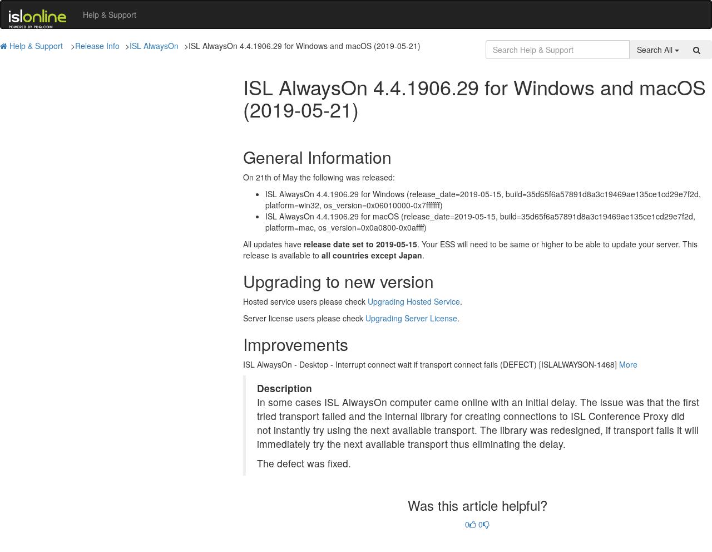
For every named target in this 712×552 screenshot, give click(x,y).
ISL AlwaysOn (154, 45)
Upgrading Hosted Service (414, 301)
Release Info (97, 45)
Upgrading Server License (411, 318)
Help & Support (109, 14)
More (628, 364)
